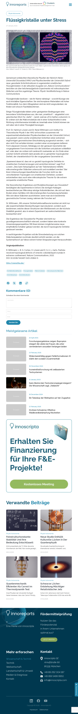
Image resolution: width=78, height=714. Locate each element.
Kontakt (10, 678)
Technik (10, 662)
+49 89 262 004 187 (54, 672)
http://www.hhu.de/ (15, 263)
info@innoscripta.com (55, 680)
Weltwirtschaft (13, 666)
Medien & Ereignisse (16, 674)
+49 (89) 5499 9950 (54, 676)
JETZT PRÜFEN (49, 639)
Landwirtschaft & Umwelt (19, 670)
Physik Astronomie (14, 13)
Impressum (34, 710)
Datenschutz (44, 710)
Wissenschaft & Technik (18, 658)
